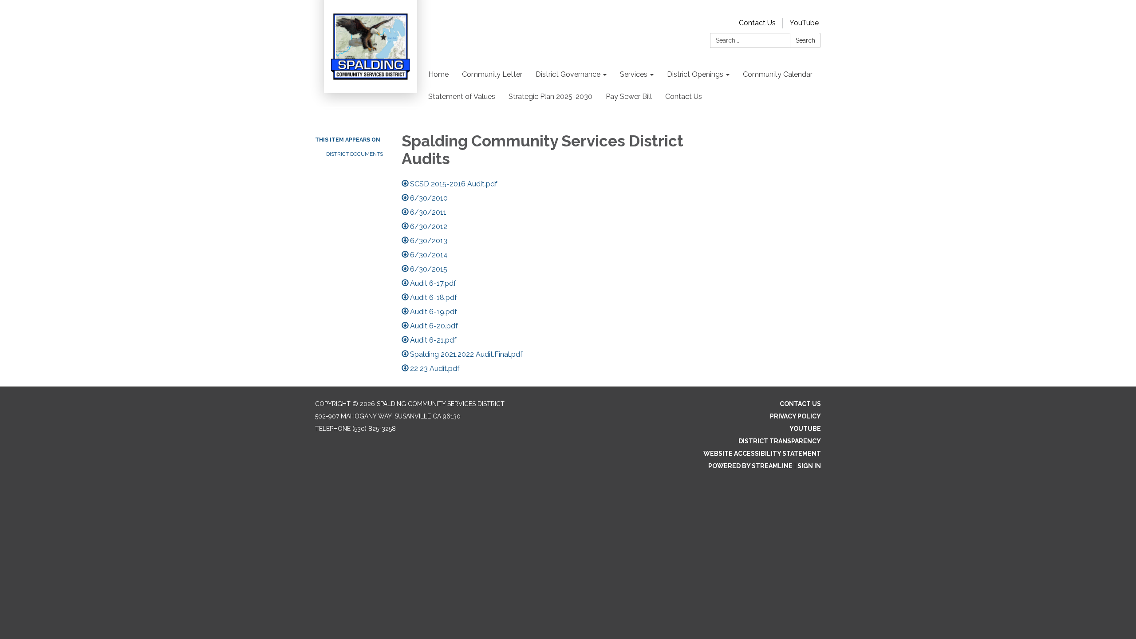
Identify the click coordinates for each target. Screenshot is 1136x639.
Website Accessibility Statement (762, 453)
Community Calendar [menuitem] (778, 74)
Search (805, 40)
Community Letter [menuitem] (492, 74)
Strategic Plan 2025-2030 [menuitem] (550, 96)
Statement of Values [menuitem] (461, 96)
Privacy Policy (795, 416)
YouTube (804, 23)
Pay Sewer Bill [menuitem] (629, 96)
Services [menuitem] (633, 74)
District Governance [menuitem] (568, 74)
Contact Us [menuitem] (683, 96)
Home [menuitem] (438, 74)
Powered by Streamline (750, 465)
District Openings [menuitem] (695, 74)
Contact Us (757, 23)
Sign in (809, 465)
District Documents (354, 154)
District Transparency (779, 441)
